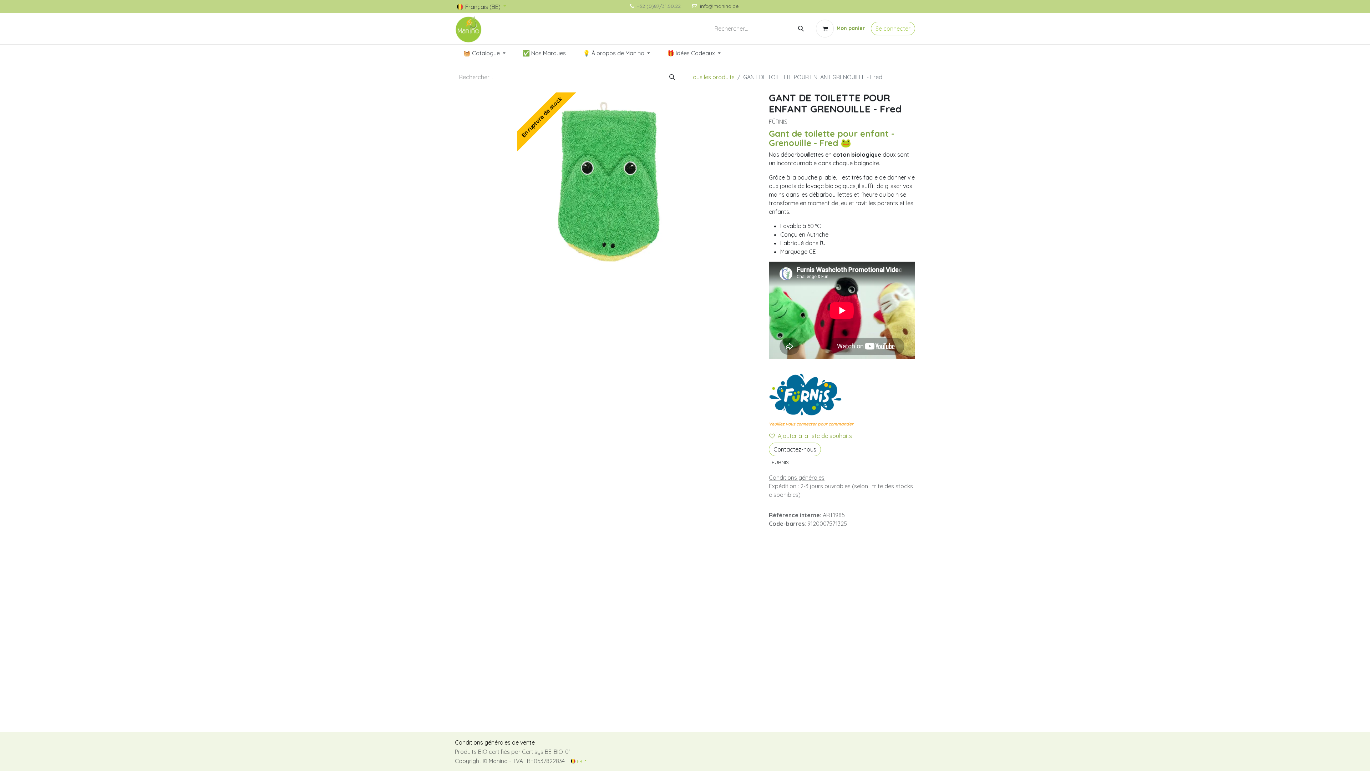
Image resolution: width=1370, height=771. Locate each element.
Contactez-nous (794, 449)
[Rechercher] (801, 28)
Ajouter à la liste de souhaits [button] (815, 435)
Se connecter (893, 28)
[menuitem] (484, 53)
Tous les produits (712, 77)
